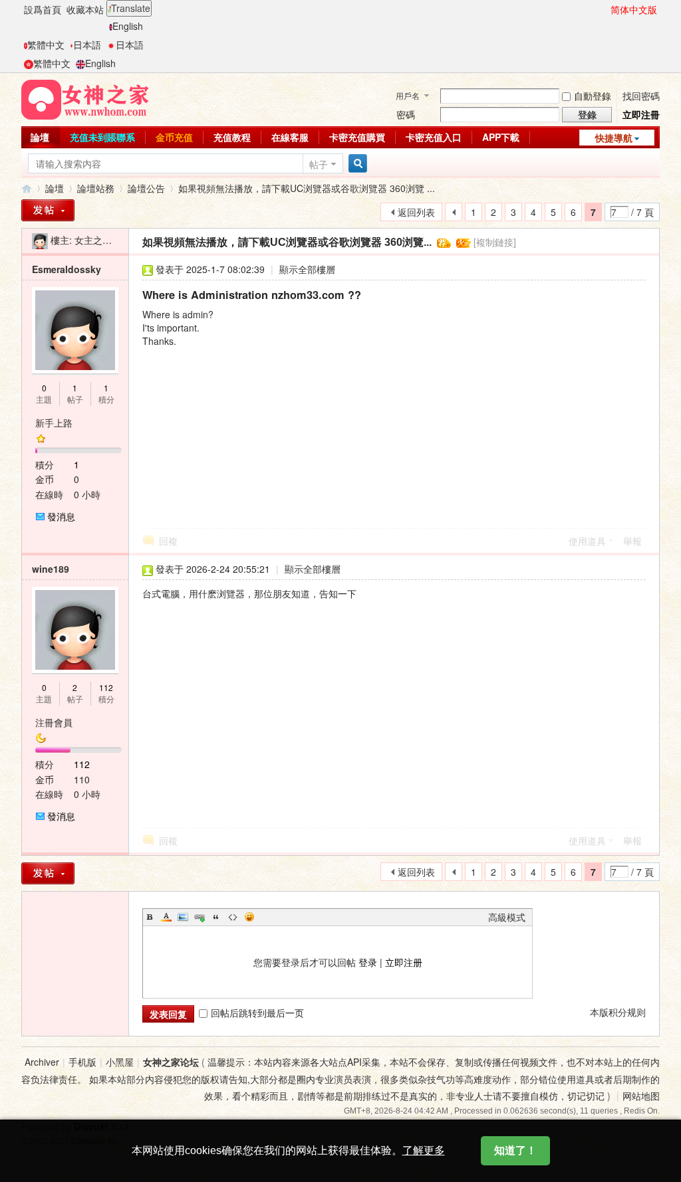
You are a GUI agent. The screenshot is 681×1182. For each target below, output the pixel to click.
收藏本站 (85, 9)
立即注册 (403, 962)
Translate (130, 8)
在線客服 (290, 137)
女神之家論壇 (26, 188)
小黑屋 (120, 1061)
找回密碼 (641, 95)
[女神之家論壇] (85, 98)
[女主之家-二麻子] (40, 239)
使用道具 (587, 540)
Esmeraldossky (66, 269)
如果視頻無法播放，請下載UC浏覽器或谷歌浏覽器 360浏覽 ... (306, 188)
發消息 (61, 516)
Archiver (42, 1061)
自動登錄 (592, 95)
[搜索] (355, 163)
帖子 (318, 164)
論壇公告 (146, 188)
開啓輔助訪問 (604, 9)
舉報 (632, 540)
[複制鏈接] (495, 241)
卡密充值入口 (434, 137)
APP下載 (500, 137)
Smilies (249, 917)
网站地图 (641, 1095)
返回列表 (416, 212)
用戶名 (408, 95)
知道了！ (515, 1150)
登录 (367, 962)
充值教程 (232, 137)
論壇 (40, 137)
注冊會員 (53, 722)
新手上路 (53, 422)
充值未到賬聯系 (102, 137)
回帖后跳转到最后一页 (257, 1012)
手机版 (82, 1061)
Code (232, 917)
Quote (216, 917)
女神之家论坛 (171, 1061)
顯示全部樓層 (307, 269)
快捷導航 (613, 137)
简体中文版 (634, 9)
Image (183, 917)
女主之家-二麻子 (108, 239)
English (127, 26)
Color (166, 917)
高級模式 (506, 917)
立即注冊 (641, 114)
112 (106, 687)
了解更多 (423, 1150)
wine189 (50, 568)
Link (199, 917)
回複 (168, 540)
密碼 (405, 114)
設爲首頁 (42, 9)
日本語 (87, 44)
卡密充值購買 (357, 137)
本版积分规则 (618, 1012)
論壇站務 (95, 188)
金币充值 (174, 137)
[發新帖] (47, 210)
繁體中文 (46, 44)
